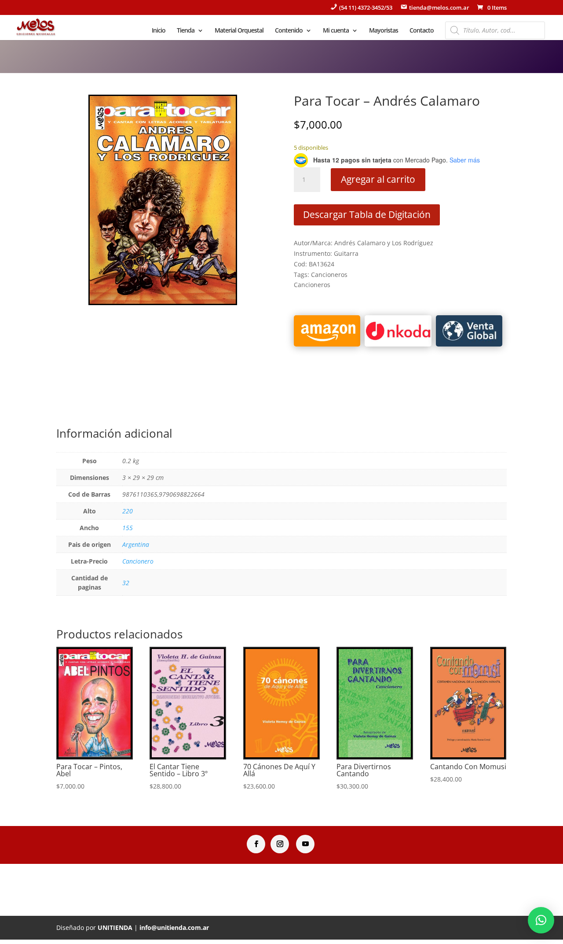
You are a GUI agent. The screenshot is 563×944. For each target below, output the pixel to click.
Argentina (135, 544)
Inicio (158, 30)
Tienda (185, 30)
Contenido (289, 30)
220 (127, 511)
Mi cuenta (336, 30)
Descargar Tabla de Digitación (367, 214)
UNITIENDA (115, 927)
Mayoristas (383, 30)
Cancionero (138, 561)
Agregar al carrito (378, 179)
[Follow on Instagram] (280, 844)
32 (125, 583)
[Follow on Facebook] (256, 844)
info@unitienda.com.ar (174, 927)
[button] (541, 920)
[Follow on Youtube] (305, 844)
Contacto (421, 30)
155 (127, 528)
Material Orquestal (239, 30)
